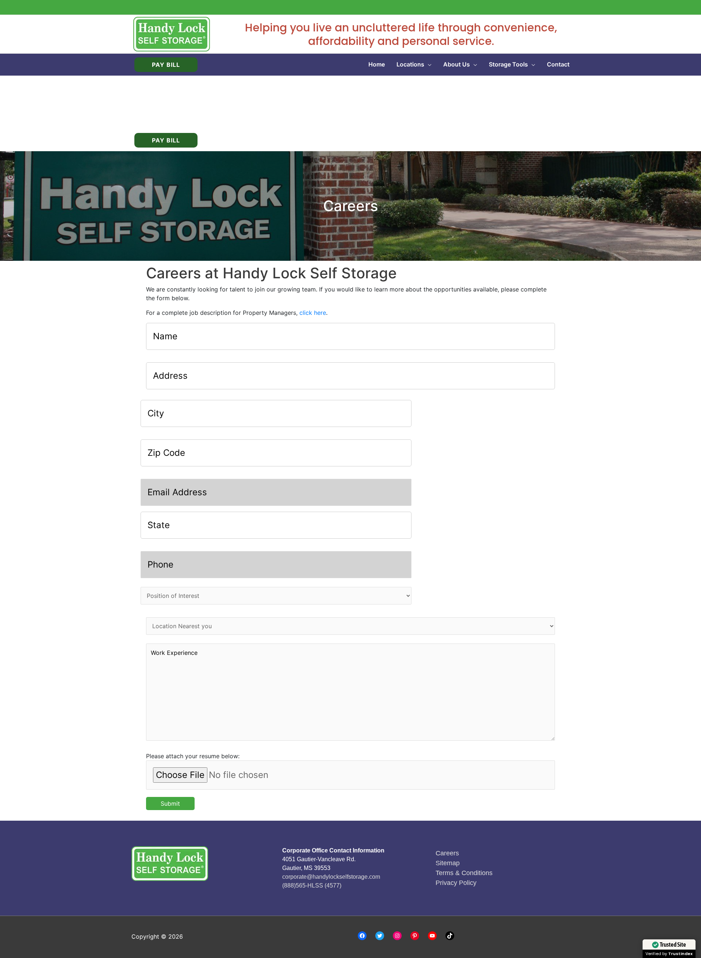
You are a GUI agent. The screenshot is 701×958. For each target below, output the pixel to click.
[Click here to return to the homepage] (171, 33)
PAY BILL (166, 64)
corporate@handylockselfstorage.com (331, 877)
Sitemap (448, 863)
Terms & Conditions (464, 873)
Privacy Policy (456, 882)
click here (312, 312)
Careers (447, 853)
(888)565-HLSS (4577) (311, 885)
